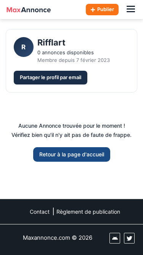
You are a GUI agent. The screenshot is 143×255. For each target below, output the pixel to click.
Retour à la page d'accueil (71, 154)
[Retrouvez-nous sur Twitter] (129, 238)
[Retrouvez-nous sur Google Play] (114, 238)
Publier (105, 9)
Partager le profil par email (50, 77)
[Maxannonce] (28, 10)
